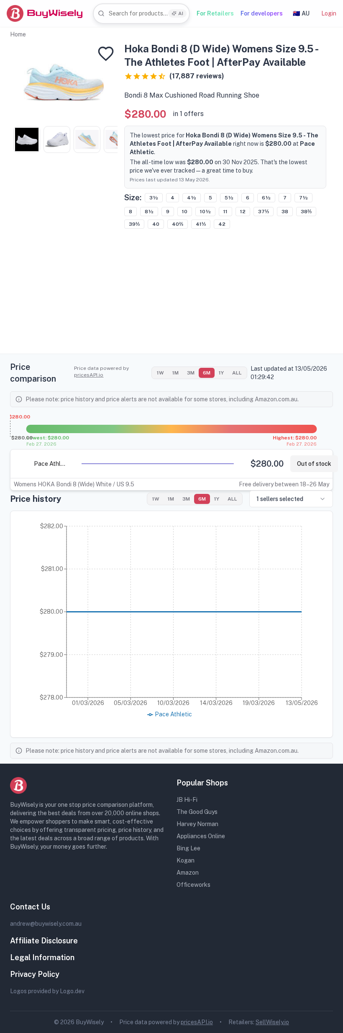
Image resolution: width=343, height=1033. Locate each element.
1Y (221, 373)
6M (206, 373)
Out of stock (314, 463)
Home (18, 34)
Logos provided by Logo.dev (47, 991)
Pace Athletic (50, 463)
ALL (237, 373)
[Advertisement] (171, 295)
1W (160, 373)
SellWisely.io (272, 1022)
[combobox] (141, 13)
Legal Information (42, 957)
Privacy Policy (34, 974)
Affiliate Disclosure (44, 940)
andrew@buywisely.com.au (46, 923)
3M (191, 373)
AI (180, 13)
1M (175, 373)
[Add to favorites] (106, 53)
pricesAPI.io (88, 375)
